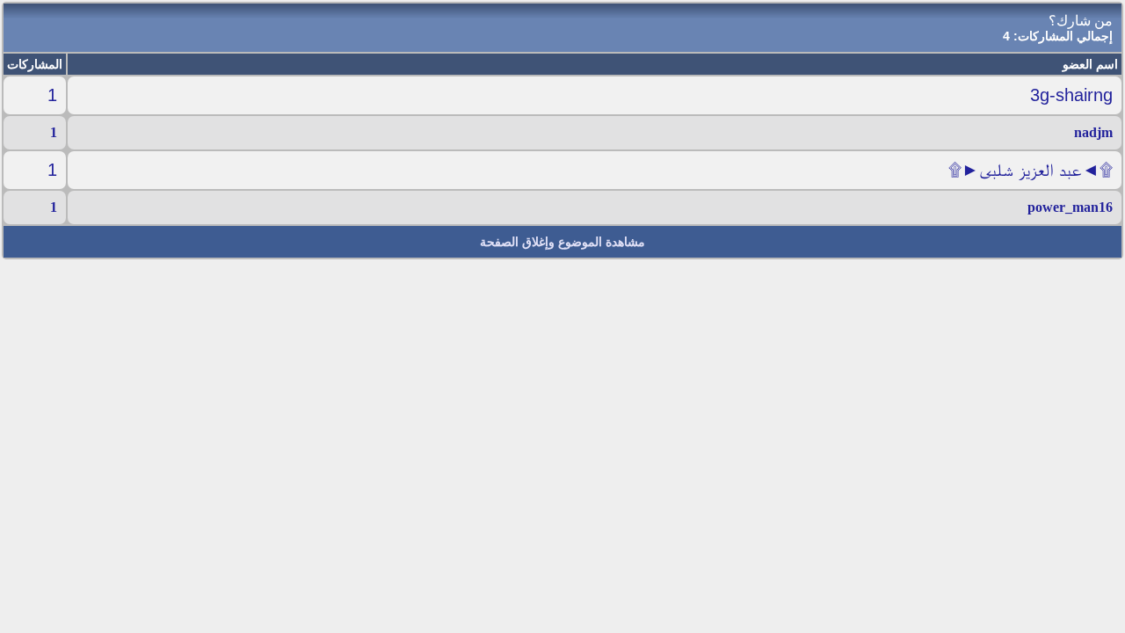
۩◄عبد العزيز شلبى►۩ (1030, 169)
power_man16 (1070, 207)
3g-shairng (1071, 95)
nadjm (1093, 132)
